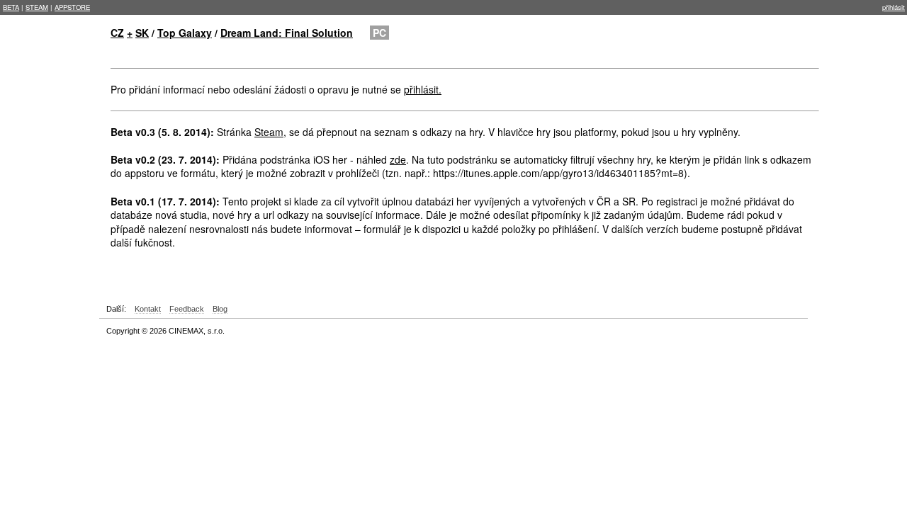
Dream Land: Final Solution (286, 33)
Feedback (186, 309)
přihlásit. (422, 89)
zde (398, 159)
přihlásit (893, 7)
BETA (11, 7)
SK (142, 33)
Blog (220, 309)
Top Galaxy (184, 33)
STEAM (37, 7)
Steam (268, 132)
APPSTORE (72, 7)
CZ (117, 33)
